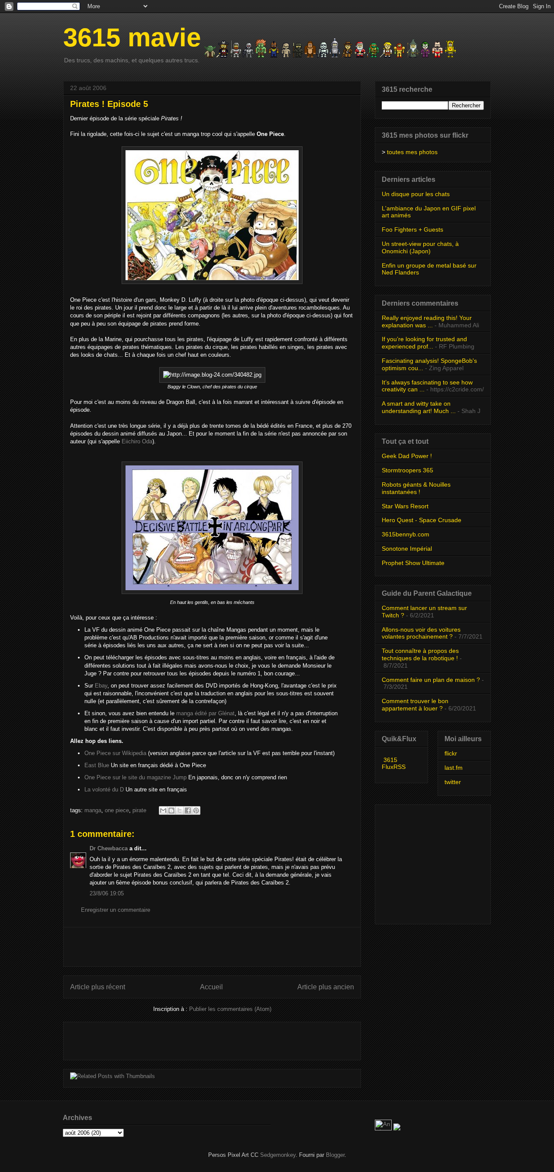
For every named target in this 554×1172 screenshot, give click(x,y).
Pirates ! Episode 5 (109, 104)
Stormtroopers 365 (407, 470)
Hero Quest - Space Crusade (421, 520)
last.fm (453, 767)
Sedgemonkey (278, 1155)
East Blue (96, 765)
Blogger (335, 1155)
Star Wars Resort (405, 506)
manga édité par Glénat (205, 713)
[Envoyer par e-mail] (163, 810)
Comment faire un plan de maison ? (431, 679)
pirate (139, 810)
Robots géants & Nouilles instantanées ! (416, 488)
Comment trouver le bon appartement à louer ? (415, 704)
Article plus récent (97, 987)
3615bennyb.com (405, 534)
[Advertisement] (212, 947)
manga (92, 810)
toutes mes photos (412, 152)
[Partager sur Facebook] (188, 810)
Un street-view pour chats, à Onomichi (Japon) (420, 247)
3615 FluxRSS (394, 763)
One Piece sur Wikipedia (115, 753)
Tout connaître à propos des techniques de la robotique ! (420, 654)
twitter (452, 781)
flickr (450, 753)
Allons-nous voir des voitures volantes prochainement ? (421, 633)
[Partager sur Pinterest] (196, 810)
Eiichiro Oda (137, 441)
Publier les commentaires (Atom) (230, 1009)
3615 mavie (132, 37)
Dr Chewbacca (109, 848)
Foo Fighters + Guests (412, 229)
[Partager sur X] (179, 810)
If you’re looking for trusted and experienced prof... (424, 343)
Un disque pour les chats (416, 193)
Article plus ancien (325, 987)
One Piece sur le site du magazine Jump (135, 777)
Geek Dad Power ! (407, 455)
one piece (117, 810)
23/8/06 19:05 (107, 893)
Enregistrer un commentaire (115, 910)
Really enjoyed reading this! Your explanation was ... (427, 321)
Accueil (211, 987)
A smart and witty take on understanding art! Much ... (419, 407)
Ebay (101, 685)
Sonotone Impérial (407, 548)
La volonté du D (104, 789)
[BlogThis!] (171, 810)
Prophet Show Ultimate (413, 562)
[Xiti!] (384, 1128)
